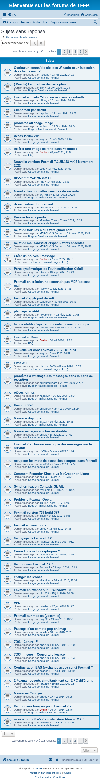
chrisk (43, 434)
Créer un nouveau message (34, 256)
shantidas (45, 580)
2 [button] (64, 51)
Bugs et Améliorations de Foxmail (47, 90)
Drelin (43, 152)
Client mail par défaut (30, 110)
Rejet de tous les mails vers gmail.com (43, 230)
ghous (43, 476)
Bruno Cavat (47, 327)
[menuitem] (13, 15)
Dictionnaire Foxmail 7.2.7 (33, 564)
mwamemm (46, 314)
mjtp (42, 181)
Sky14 (43, 421)
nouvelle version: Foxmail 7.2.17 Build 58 (45, 350)
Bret (42, 87)
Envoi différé (23, 405)
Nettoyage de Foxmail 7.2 (33, 538)
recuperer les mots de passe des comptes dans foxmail (55, 461)
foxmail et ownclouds (30, 525)
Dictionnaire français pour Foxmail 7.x (42, 706)
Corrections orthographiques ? (37, 551)
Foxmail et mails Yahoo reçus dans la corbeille (49, 97)
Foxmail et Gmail (27, 337)
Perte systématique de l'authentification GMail (48, 269)
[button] (85, 51)
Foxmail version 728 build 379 (36, 512)
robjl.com (45, 489)
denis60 (44, 722)
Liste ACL (21, 363)
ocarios (44, 670)
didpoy (43, 100)
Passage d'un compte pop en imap (40, 629)
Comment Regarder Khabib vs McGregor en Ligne (51, 473)
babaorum (45, 301)
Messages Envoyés (28, 693)
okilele (43, 272)
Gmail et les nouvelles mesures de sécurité (46, 191)
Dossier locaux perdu (30, 217)
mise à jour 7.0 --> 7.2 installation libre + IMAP (49, 719)
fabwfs (43, 632)
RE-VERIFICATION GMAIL (33, 178)
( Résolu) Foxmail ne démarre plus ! (41, 84)
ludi (41, 502)
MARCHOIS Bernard (52, 233)
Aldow (43, 288)
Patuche (44, 74)
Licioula (44, 554)
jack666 (44, 464)
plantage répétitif (26, 311)
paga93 (44, 619)
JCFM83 (45, 194)
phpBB (39, 768)
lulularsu (44, 126)
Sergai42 (45, 567)
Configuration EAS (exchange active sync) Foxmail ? (53, 667)
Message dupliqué (27, 418)
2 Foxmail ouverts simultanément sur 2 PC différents (53, 680)
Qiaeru (68, 773)
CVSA (43, 451)
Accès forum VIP (26, 136)
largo (42, 139)
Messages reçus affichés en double (40, 431)
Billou (43, 515)
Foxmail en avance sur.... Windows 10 (42, 590)
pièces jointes (24, 392)
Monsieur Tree (48, 220)
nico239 (44, 593)
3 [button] (70, 51)
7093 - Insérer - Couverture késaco (39, 654)
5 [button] (80, 51)
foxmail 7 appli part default (34, 298)
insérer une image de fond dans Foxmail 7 (45, 149)
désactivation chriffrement (33, 204)
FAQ (30, 155)
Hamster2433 (48, 366)
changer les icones (28, 577)
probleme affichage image (33, 123)
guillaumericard (48, 382)
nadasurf (45, 395)
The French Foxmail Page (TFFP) (48, 262)
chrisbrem (45, 207)
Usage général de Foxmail (43, 77)
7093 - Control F (26, 641)
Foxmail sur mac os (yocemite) (37, 616)
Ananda (44, 541)
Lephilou (44, 113)
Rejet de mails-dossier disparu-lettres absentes (49, 243)
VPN (17, 603)
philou (43, 528)
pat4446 (44, 606)
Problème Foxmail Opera (32, 499)
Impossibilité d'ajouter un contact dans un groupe (51, 324)
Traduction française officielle (44, 773)
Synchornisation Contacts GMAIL (39, 486)
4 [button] (75, 51)
